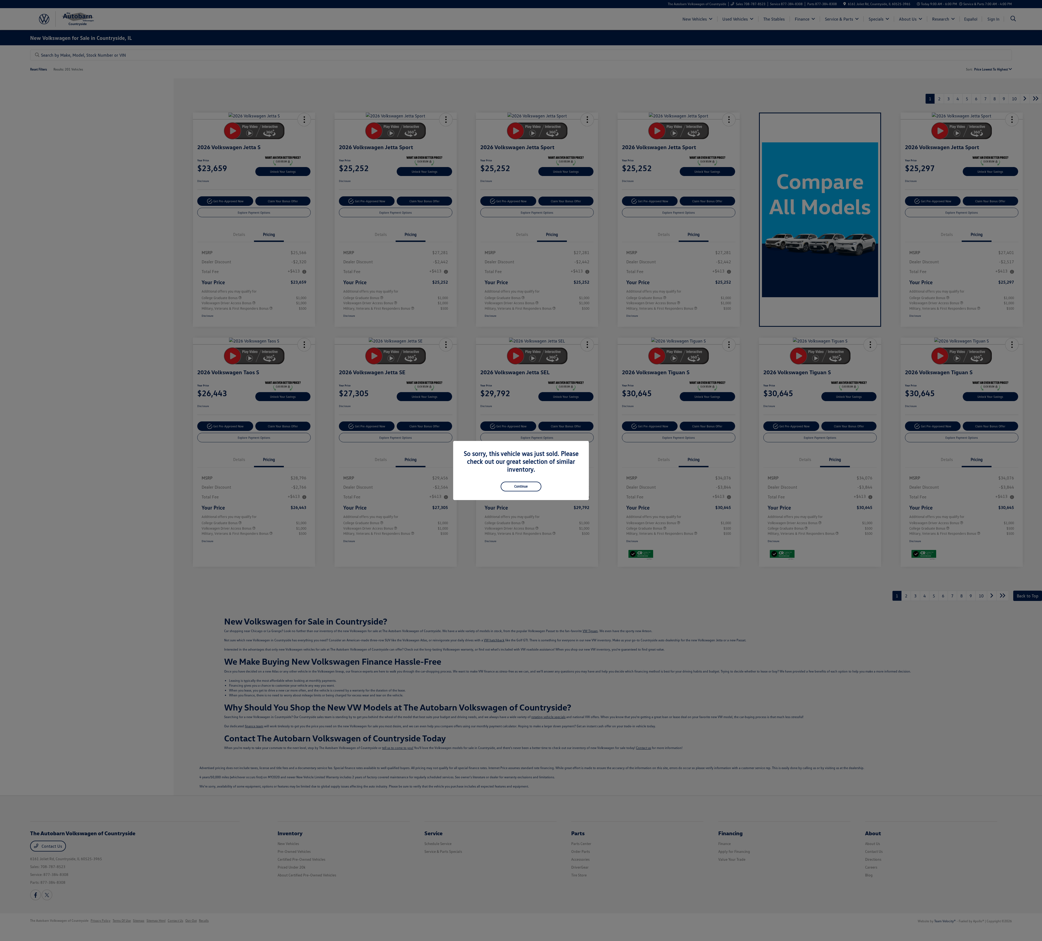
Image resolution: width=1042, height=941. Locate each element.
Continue (521, 486)
